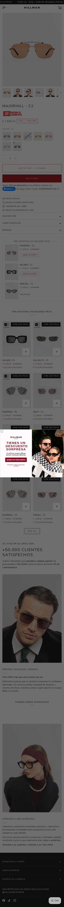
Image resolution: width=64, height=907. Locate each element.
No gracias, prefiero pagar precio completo (15, 464)
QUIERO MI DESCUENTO (16, 460)
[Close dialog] (2, 431)
